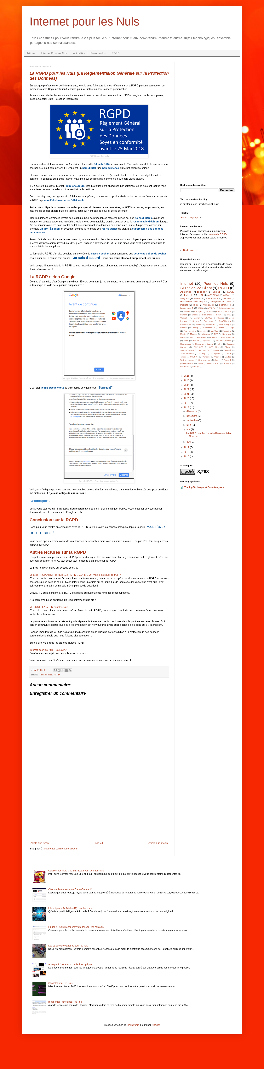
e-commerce (225, 305)
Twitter (183, 357)
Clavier (197, 318)
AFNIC (201, 308)
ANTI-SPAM (213, 295)
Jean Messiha (190, 331)
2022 (187, 389)
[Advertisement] (99, 810)
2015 (187, 456)
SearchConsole (187, 350)
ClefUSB (208, 318)
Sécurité (227, 350)
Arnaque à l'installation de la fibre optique (70, 964)
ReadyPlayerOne (223, 341)
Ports (186, 341)
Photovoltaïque (227, 337)
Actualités (79, 53)
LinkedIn (188, 295)
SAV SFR (198, 347)
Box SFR (217, 292)
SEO (200, 295)
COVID (230, 292)
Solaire (216, 350)
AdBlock (227, 295)
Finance (183, 328)
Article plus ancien (158, 843)
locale (200, 363)
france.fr (227, 360)
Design (195, 321)
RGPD (115, 53)
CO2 (229, 315)
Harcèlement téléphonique (192, 301)
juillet (190, 424)
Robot (219, 344)
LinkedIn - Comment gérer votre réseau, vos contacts (76, 927)
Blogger (202, 291)
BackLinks (188, 250)
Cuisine (220, 318)
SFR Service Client (196, 288)
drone (217, 360)
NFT (216, 334)
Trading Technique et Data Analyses (204, 487)
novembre (192, 416)
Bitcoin (195, 315)
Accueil (99, 843)
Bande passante (223, 311)
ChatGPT (184, 318)
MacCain (214, 331)
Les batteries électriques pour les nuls (68, 945)
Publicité (184, 305)
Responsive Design (204, 344)
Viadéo (228, 357)
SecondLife (203, 350)
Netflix (183, 337)
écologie (227, 363)
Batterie (183, 315)
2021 (187, 394)
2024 (187, 385)
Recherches (185, 344)
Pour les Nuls (46, 675)
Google (231, 328)
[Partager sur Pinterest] (70, 670)
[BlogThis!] (59, 670)
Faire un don (98, 53)
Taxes (195, 305)
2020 (187, 398)
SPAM (227, 347)
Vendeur (206, 357)
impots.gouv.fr (186, 308)
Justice (203, 331)
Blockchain (207, 315)
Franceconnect (208, 328)
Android (197, 298)
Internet (186, 283)
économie (184, 366)
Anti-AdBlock (212, 298)
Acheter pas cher (226, 308)
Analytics (184, 298)
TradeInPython (187, 353)
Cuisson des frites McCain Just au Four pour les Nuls (76, 870)
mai (189, 429)
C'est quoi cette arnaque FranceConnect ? (70, 889)
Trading (202, 353)
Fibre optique (225, 324)
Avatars (209, 311)
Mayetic (193, 334)
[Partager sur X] (63, 670)
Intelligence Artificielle (220, 301)
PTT (191, 337)
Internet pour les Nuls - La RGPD (48, 649)
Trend (228, 353)
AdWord (187, 311)
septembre (192, 420)
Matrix (183, 334)
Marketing (226, 331)
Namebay (226, 334)
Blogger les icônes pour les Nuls (65, 1002)
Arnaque (198, 311)
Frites (221, 328)
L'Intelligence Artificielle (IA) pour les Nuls (70, 908)
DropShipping (225, 321)
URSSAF (194, 357)
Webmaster (208, 305)
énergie (195, 366)
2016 (187, 452)
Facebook (210, 324)
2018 (187, 407)
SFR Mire (214, 347)
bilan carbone (204, 360)
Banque (227, 298)
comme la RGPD (218, 234)
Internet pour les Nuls (84, 21)
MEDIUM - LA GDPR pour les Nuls (49, 607)
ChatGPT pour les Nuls (60, 983)
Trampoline (216, 353)
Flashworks (133, 1025)
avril (189, 441)
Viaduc (217, 357)
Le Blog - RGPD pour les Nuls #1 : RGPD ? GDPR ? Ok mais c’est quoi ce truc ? (75, 574)
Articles (30, 53)
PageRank (201, 337)
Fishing (195, 328)
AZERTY (211, 308)
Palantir (213, 337)
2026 (187, 375)
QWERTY (207, 341)
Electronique (186, 324)
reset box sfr (213, 363)
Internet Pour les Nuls (54, 53)
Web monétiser (187, 360)
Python (195, 341)
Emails (199, 324)
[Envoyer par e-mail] (55, 670)
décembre (192, 411)
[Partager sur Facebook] (66, 670)
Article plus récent (40, 843)
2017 (187, 447)
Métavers (206, 334)
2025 (187, 380)
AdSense (185, 291)
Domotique (209, 321)
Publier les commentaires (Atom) (61, 848)
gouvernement (186, 363)
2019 (187, 403)
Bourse (219, 315)
